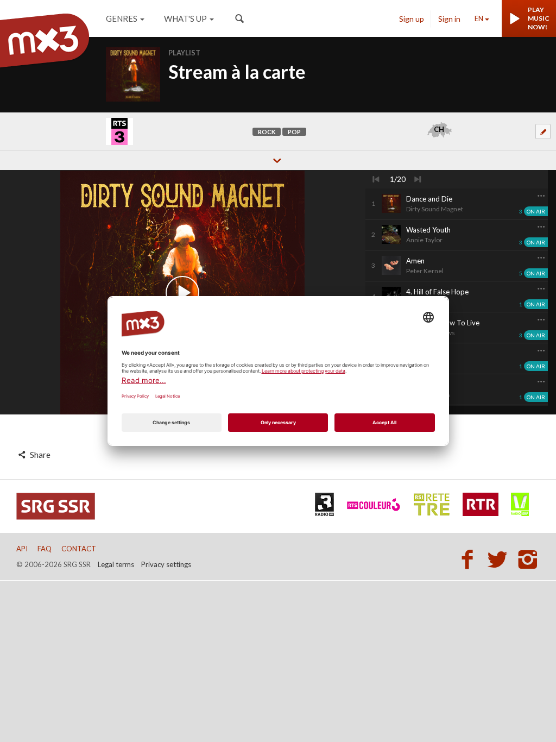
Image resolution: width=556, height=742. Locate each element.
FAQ (44, 548)
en (479, 18)
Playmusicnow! (538, 18)
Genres (121, 18)
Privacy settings (166, 564)
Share (39, 455)
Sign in (449, 18)
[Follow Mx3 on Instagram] (529, 559)
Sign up (411, 18)
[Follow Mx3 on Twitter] (500, 559)
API (22, 548)
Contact (78, 548)
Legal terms (116, 564)
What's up (185, 18)
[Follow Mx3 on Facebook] (470, 559)
